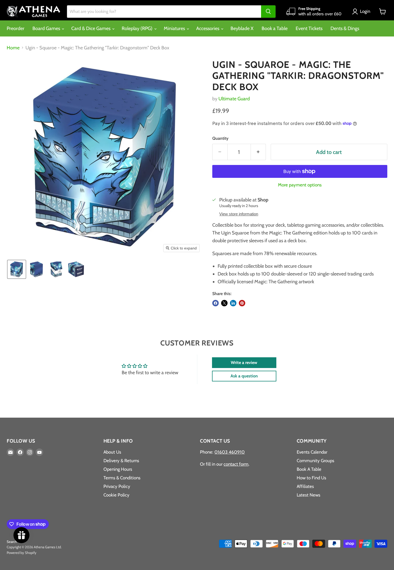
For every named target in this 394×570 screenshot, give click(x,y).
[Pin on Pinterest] (242, 303)
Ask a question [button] (244, 375)
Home (13, 48)
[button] (362, 11)
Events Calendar (312, 452)
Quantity (220, 138)
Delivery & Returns (121, 460)
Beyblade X (242, 28)
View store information (238, 214)
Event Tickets (309, 28)
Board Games (46, 28)
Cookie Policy (116, 495)
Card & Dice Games (91, 28)
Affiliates (305, 486)
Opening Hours (117, 469)
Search (12, 541)
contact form (236, 464)
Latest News (308, 495)
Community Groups (315, 460)
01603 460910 (229, 452)
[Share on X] (224, 303)
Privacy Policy (116, 486)
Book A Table (309, 469)
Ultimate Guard (234, 99)
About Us (112, 452)
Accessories (208, 28)
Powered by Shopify (21, 552)
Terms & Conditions (121, 477)
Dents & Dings (344, 28)
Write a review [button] (244, 362)
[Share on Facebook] (215, 303)
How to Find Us (311, 477)
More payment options (300, 184)
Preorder (15, 28)
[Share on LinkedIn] (233, 303)
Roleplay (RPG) (138, 28)
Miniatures (175, 28)
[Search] (268, 11)
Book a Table (275, 28)
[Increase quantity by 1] (258, 152)
